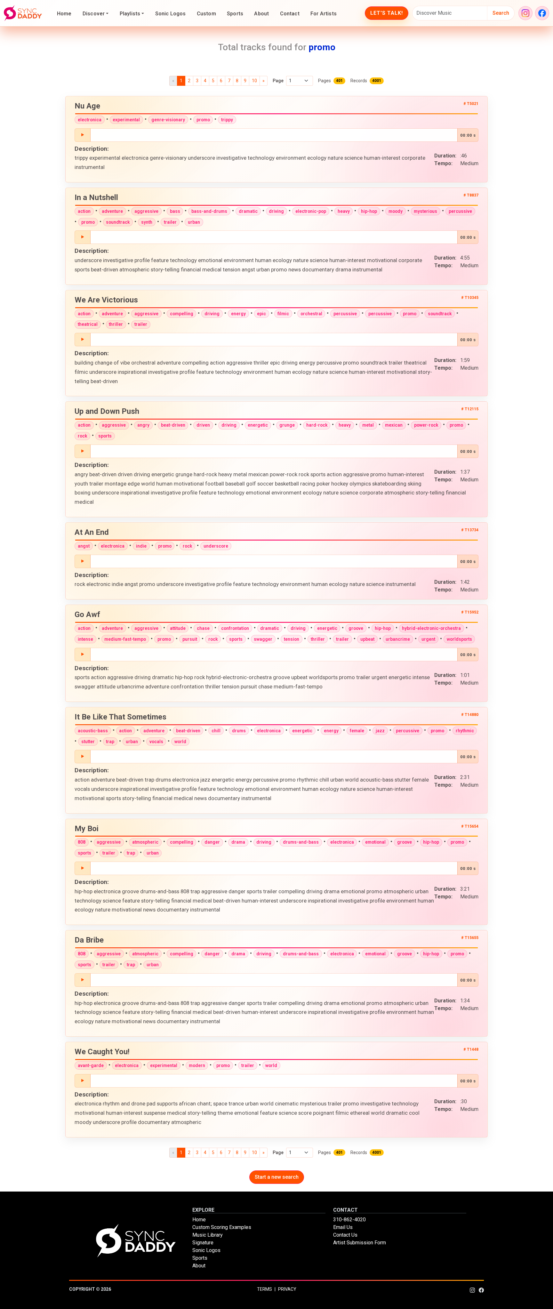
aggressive (146, 211)
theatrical (88, 324)
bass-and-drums (209, 211)
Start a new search (277, 1177)
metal (368, 425)
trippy (227, 119)
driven (203, 425)
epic (261, 313)
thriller (116, 324)
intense (85, 639)
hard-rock (316, 425)
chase (203, 628)
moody (396, 211)
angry (143, 425)
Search (501, 13)
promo (203, 119)
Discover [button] (94, 14)
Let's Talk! (386, 13)
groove (356, 628)
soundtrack (118, 222)
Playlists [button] (130, 14)
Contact (290, 14)
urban (194, 222)
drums (239, 730)
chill (216, 730)
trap (110, 741)
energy (238, 313)
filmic (283, 313)
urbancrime (398, 639)
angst (84, 546)
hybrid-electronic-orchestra (431, 628)
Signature (202, 1243)
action (84, 211)
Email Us (343, 1227)
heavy (344, 211)
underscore (216, 546)
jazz (380, 730)
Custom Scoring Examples (221, 1227)
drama (238, 842)
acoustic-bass (93, 730)
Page (278, 80)
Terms (264, 1289)
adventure (112, 211)
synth (146, 222)
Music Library (207, 1235)
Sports (235, 14)
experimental (126, 119)
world (180, 741)
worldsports (459, 639)
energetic (258, 425)
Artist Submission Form (359, 1243)
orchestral (311, 313)
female (357, 730)
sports (105, 435)
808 (81, 842)
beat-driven (173, 425)
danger (212, 842)
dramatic (248, 211)
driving (276, 211)
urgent (428, 639)
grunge (287, 425)
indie (141, 546)
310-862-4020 (349, 1220)
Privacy (287, 1289)
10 (254, 80)
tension (291, 639)
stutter (88, 741)
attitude (178, 628)
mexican (394, 425)
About (261, 14)
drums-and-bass (301, 842)
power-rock (426, 425)
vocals (156, 741)
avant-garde (91, 1065)
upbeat (367, 639)
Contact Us (345, 1235)
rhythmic (465, 730)
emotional (375, 842)
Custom (206, 14)
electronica (89, 119)
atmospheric (145, 842)
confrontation (235, 628)
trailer (170, 222)
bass (175, 211)
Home (64, 14)
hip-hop (369, 211)
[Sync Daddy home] (23, 13)
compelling (181, 313)
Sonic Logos (170, 14)
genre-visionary (168, 119)
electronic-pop (310, 211)
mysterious (425, 211)
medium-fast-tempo (125, 639)
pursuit (189, 639)
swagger (263, 639)
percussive (460, 211)
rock (82, 435)
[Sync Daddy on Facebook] (542, 13)
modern (197, 1065)
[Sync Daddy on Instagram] (525, 13)
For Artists (323, 14)
